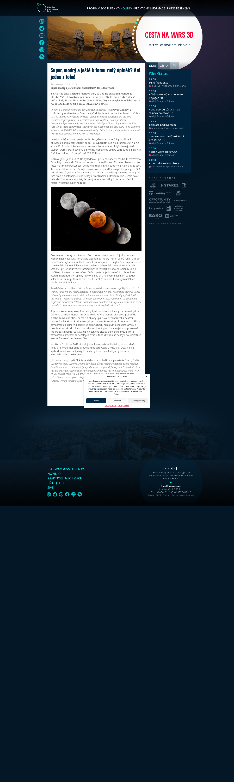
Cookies (166, 495)
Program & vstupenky (103, 8)
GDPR (158, 495)
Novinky (126, 8)
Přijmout (96, 401)
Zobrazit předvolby (138, 401)
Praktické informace (149, 8)
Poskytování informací (183, 495)
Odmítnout (117, 401)
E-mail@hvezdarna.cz (171, 486)
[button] (146, 376)
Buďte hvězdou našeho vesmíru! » (166, 223)
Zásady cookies (110, 405)
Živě (187, 8)
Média (151, 495)
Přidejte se (175, 8)
